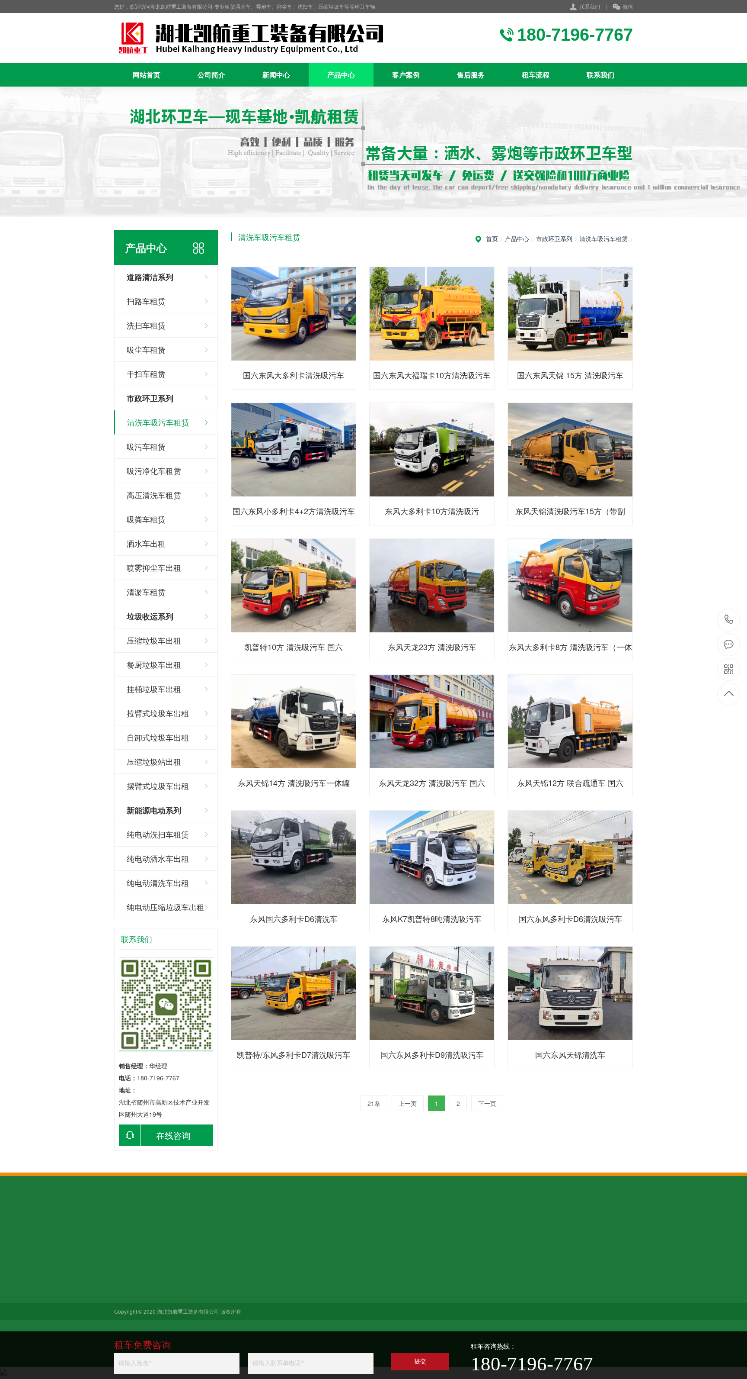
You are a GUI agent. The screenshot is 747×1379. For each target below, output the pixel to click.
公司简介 (211, 75)
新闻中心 (276, 75)
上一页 (408, 1103)
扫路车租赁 (146, 300)
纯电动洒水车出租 (158, 858)
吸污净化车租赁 (154, 470)
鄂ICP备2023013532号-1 (455, 1312)
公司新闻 (186, 1269)
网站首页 (146, 75)
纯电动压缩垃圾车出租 (165, 906)
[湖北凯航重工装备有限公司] (254, 37)
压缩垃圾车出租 (154, 640)
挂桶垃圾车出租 (154, 688)
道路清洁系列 (252, 1269)
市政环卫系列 (554, 238)
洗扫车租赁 (146, 325)
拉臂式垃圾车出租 (158, 712)
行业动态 (186, 1281)
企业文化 (126, 1318)
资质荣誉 (126, 1305)
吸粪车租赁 (146, 519)
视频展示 (186, 1318)
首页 (492, 238)
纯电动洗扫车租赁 (158, 834)
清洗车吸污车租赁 (158, 422)
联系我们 (589, 6)
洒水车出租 (146, 543)
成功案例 (186, 1305)
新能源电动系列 (255, 1305)
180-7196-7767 (729, 620)
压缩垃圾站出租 (154, 761)
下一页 (487, 1103)
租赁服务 (126, 1281)
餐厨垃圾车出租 (154, 664)
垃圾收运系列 (252, 1293)
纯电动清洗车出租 (158, 882)
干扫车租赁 (146, 373)
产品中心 (341, 75)
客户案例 (406, 75)
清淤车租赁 (146, 591)
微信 (627, 6)
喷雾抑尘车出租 (154, 567)
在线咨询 (173, 1135)
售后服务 (471, 75)
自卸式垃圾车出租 (158, 737)
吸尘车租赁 (146, 349)
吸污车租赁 (146, 446)
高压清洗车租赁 (154, 494)
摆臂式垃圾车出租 (158, 785)
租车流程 (535, 75)
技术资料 (186, 1293)
